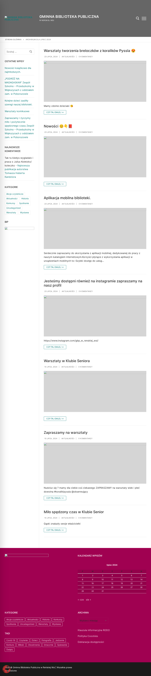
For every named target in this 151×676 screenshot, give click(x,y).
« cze (81, 599)
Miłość (21, 645)
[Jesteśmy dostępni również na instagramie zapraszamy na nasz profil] (95, 315)
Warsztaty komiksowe (17, 111)
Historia (25, 198)
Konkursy (10, 203)
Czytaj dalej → (55, 112)
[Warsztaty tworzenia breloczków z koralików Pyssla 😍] (95, 81)
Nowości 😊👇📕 (58, 126)
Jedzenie (59, 640)
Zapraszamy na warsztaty (66, 432)
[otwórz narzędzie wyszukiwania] (137, 18)
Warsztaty (11, 212)
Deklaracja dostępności (91, 641)
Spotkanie (24, 203)
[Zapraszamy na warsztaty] (95, 463)
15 (83, 583)
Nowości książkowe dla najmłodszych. (18, 70)
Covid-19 (10, 640)
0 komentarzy (85, 57)
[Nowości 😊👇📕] (95, 156)
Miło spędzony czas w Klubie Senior (74, 512)
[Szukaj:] (19, 52)
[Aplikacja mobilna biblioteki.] (95, 228)
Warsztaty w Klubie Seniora (67, 361)
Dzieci (35, 640)
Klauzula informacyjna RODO (94, 630)
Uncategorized (13, 208)
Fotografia (46, 640)
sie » (88, 599)
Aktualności (68, 57)
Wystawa (24, 212)
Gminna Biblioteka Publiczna (69, 16)
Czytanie (23, 640)
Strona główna (13, 39)
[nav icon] (144, 18)
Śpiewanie (62, 645)
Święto (9, 649)
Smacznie (48, 645)
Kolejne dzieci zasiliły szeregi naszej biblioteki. (18, 102)
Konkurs (10, 645)
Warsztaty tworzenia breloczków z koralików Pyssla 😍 (90, 51)
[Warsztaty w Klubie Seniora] (95, 391)
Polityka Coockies (88, 636)
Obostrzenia (34, 645)
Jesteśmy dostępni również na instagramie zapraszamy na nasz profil (93, 283)
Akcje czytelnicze (14, 194)
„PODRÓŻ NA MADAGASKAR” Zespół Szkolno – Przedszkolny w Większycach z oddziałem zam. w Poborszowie (19, 86)
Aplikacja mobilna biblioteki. (67, 198)
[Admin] (84, 668)
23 (93, 587)
